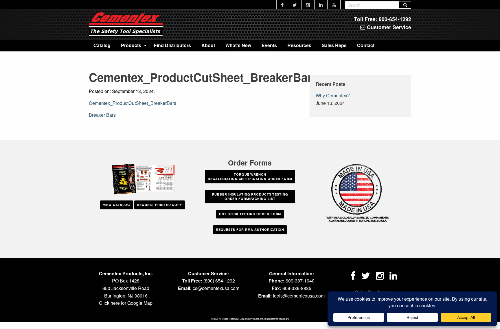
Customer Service (388, 27)
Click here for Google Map (125, 303)
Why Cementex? (333, 95)
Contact (365, 45)
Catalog (102, 45)
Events (269, 45)
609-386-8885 (296, 288)
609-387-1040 (300, 280)
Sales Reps (334, 45)
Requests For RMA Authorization (250, 229)
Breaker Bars (102, 114)
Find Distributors (172, 45)
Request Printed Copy (159, 204)
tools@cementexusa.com (299, 295)
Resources (299, 45)
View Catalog (116, 204)
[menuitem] (102, 45)
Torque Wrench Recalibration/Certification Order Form (250, 176)
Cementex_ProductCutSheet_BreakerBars (132, 103)
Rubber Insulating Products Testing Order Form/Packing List (250, 196)
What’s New (238, 45)
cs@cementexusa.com (216, 288)
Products (131, 45)
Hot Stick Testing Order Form (250, 214)
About (208, 45)
